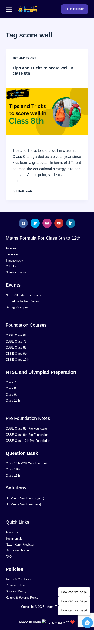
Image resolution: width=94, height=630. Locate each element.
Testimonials (14, 538)
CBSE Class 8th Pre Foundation (27, 428)
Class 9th (12, 394)
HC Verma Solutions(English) (25, 498)
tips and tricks (24, 58)
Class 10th (13, 400)
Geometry (12, 254)
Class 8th (12, 388)
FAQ (9, 556)
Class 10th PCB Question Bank (26, 463)
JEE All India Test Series (22, 301)
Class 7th (12, 382)
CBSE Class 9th (16, 353)
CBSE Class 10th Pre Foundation (28, 440)
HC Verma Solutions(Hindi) (23, 504)
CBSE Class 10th (17, 359)
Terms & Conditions (19, 579)
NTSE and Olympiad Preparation (41, 372)
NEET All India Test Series (23, 295)
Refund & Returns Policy (22, 597)
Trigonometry (14, 260)
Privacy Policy (15, 585)
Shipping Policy (16, 591)
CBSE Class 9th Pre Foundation (27, 434)
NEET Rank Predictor (20, 544)
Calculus (11, 266)
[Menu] (9, 9)
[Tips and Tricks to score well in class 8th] (47, 112)
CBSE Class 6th (16, 335)
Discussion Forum (18, 550)
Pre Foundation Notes (28, 418)
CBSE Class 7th (16, 341)
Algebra (11, 248)
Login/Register (74, 9)
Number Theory (16, 272)
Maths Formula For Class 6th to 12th (43, 238)
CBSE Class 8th (16, 347)
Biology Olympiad (17, 307)
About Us (12, 532)
